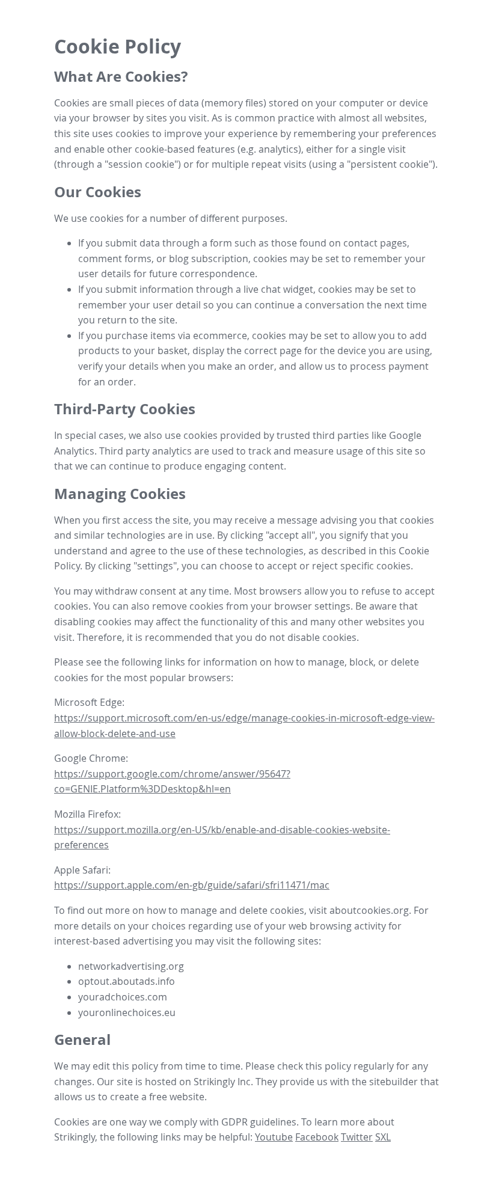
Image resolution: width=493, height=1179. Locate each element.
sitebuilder (393, 1081)
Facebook (316, 1137)
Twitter (357, 1137)
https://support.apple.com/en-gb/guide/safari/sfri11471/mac (191, 885)
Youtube (274, 1137)
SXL (383, 1137)
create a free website (157, 1096)
